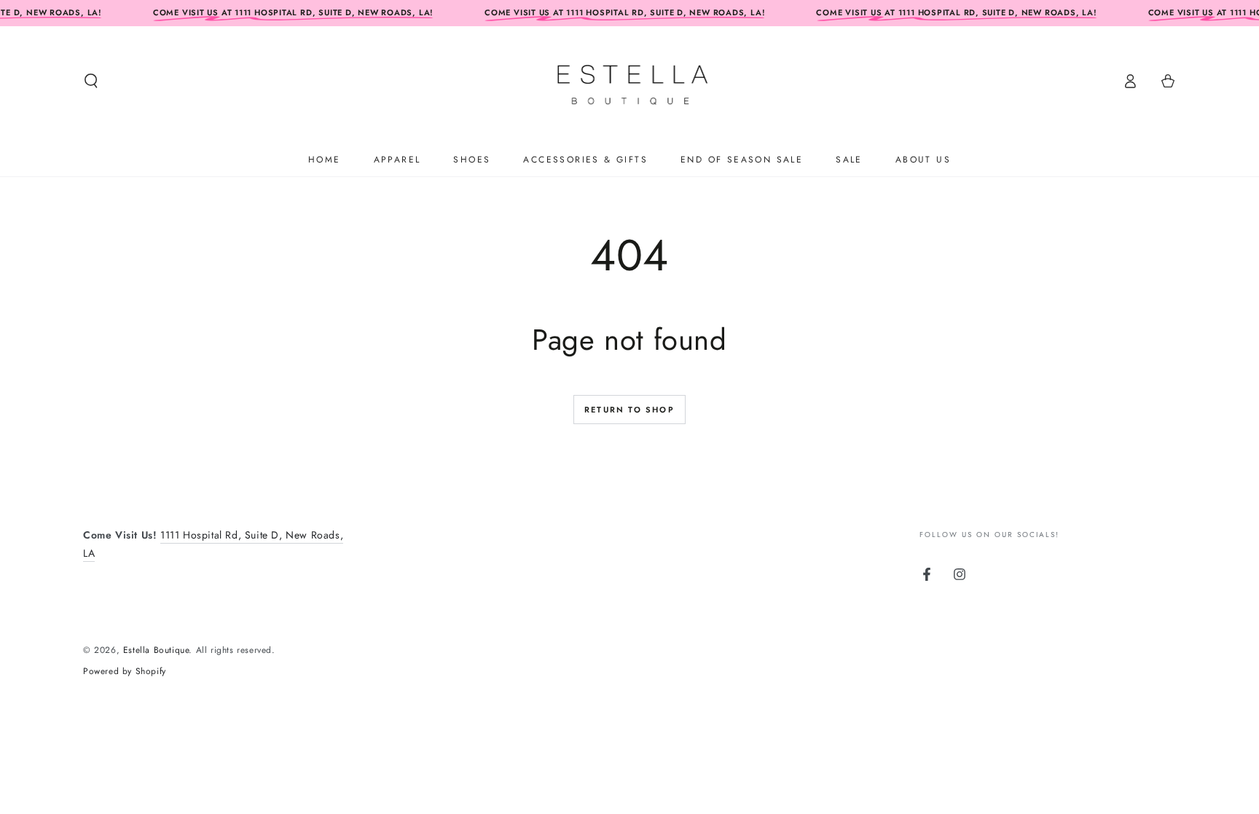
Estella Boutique (156, 650)
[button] (91, 81)
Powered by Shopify (124, 671)
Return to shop (629, 409)
